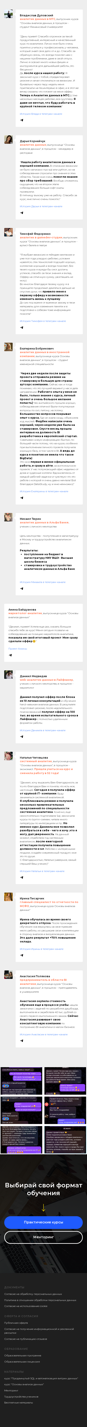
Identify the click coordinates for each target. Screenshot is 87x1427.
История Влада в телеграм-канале (41, 113)
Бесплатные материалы (18, 1402)
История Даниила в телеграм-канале (42, 730)
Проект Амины (17, 648)
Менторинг (11, 1390)
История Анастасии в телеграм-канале (44, 1034)
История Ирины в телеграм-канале (41, 948)
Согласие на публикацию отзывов (25, 1338)
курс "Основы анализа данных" (24, 1384)
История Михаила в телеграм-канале (42, 582)
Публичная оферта (16, 1322)
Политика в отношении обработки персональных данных (40, 1300)
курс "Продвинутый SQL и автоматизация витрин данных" (41, 1378)
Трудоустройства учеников (21, 1396)
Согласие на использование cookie (25, 1306)
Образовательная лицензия (22, 1361)
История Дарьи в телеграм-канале (41, 206)
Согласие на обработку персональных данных (33, 1294)
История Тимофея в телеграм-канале (43, 321)
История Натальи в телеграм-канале (42, 871)
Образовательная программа (22, 1355)
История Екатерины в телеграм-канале (44, 491)
